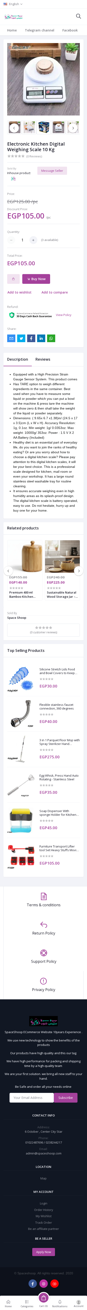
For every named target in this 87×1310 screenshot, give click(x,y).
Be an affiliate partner (43, 1229)
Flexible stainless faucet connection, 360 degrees (56, 706)
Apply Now (43, 1252)
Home (12, 30)
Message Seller (52, 171)
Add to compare (55, 292)
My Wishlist (44, 1216)
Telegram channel (39, 30)
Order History (43, 1210)
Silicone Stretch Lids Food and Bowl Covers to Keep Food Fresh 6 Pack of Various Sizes (57, 671)
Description (17, 359)
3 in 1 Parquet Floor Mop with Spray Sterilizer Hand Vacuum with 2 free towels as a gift (59, 742)
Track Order (43, 1222)
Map (43, 1178)
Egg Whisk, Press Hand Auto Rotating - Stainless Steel (59, 777)
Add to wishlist (19, 292)
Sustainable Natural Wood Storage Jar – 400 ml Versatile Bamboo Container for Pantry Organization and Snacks (61, 594)
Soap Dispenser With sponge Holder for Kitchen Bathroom (57, 812)
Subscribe (65, 1097)
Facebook (70, 30)
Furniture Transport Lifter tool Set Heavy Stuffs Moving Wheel (59, 848)
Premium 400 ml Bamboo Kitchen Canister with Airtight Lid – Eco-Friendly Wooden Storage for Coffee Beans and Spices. (23, 594)
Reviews (42, 359)
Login (43, 1203)
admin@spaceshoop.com (43, 1153)
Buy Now (37, 279)
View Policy (63, 315)
